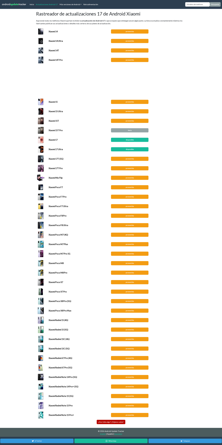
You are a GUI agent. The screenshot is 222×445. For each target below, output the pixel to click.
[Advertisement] (106, 81)
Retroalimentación (90, 4)
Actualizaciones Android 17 (47, 4)
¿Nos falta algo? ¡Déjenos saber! (111, 422)
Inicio (32, 4)
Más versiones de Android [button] (70, 4)
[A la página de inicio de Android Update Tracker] (14, 4)
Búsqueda (215, 4)
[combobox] (197, 4)
